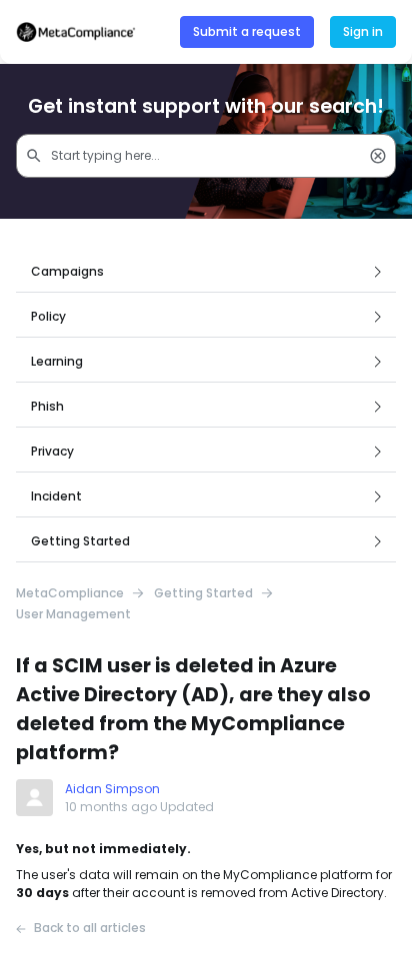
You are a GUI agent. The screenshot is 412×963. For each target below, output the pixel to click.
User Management (73, 614)
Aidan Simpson (112, 788)
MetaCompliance (70, 593)
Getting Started (203, 593)
